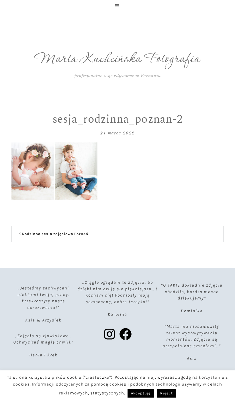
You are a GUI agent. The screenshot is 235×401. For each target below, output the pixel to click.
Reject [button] (166, 393)
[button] (117, 5)
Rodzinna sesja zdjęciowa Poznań (55, 234)
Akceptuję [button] (141, 393)
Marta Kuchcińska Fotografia (117, 59)
